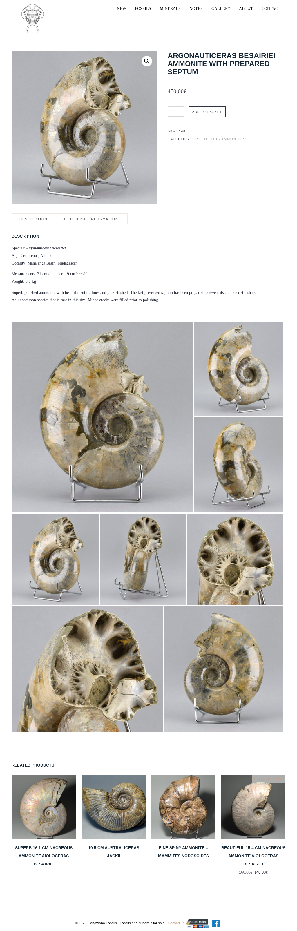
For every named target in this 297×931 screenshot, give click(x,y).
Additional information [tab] (90, 219)
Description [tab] (33, 219)
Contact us (176, 923)
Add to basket (207, 111)
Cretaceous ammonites (219, 139)
